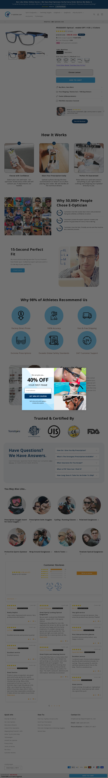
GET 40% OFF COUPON (38, 396)
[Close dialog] (84, 370)
